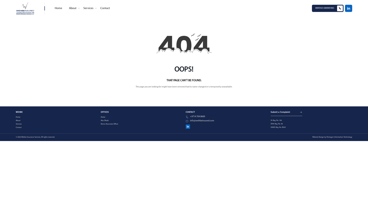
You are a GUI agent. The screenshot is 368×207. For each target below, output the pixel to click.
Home (58, 8)
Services (88, 8)
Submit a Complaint (280, 112)
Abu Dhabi (105, 120)
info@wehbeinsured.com (202, 121)
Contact (105, 8)
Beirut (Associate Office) (109, 124)
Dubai (103, 117)
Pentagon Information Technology (339, 137)
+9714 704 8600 (197, 116)
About (72, 8)
